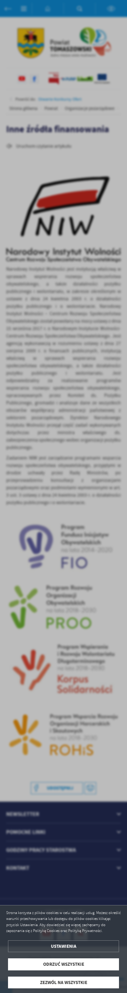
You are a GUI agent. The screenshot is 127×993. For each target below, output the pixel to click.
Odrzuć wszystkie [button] (63, 964)
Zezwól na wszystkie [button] (63, 982)
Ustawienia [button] (63, 946)
